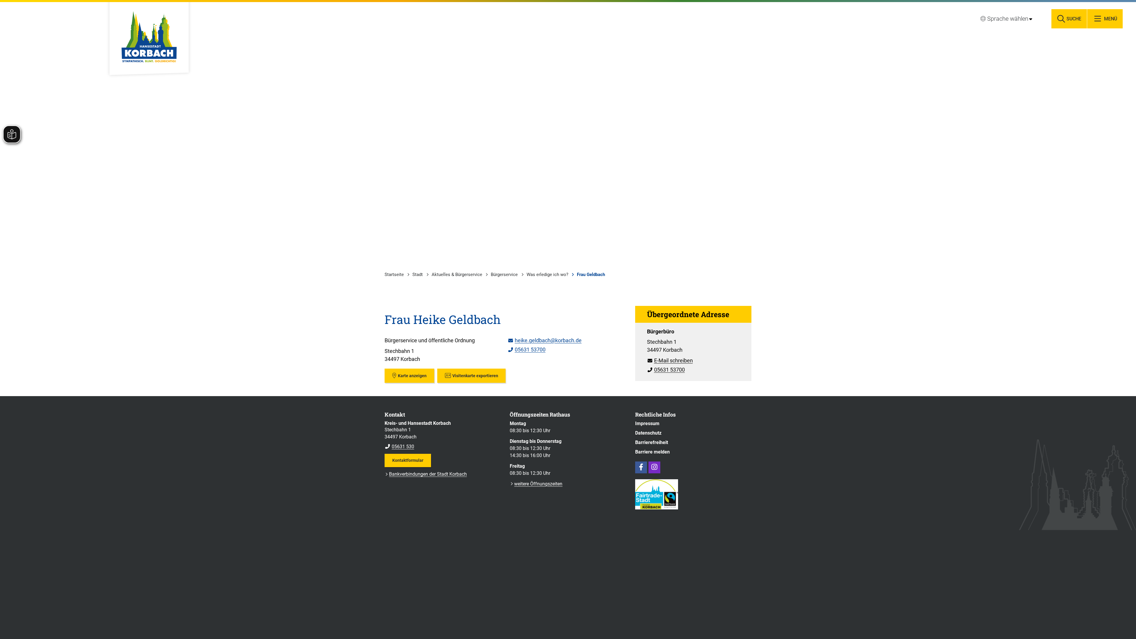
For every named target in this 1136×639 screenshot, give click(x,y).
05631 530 (399, 446)
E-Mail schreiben (670, 360)
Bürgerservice (504, 274)
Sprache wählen (1007, 18)
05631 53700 (527, 349)
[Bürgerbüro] (693, 351)
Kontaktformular (407, 460)
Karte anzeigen (412, 375)
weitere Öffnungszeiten (538, 484)
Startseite (394, 274)
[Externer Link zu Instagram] (654, 467)
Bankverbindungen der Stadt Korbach (428, 474)
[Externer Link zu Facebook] (641, 467)
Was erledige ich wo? (547, 274)
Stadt (417, 274)
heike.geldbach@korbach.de (545, 340)
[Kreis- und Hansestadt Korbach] (443, 435)
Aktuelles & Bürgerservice (457, 274)
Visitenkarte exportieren (475, 375)
